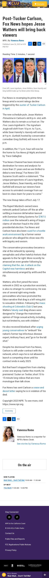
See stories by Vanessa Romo (31, 443)
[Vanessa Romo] (8, 434)
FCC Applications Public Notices (18, 545)
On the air (24, 465)
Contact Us (9, 533)
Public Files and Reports (15, 539)
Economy (9, 411)
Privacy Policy (10, 550)
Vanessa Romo (17, 40)
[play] (4, 574)
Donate (40, 4)
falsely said (17, 310)
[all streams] (45, 574)
